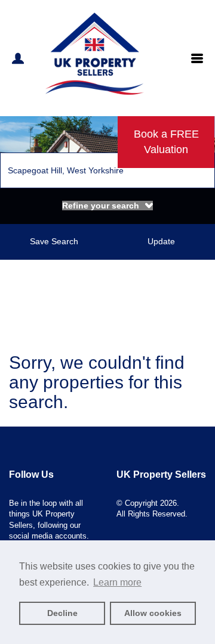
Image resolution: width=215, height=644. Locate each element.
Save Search (54, 241)
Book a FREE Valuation (166, 141)
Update (161, 241)
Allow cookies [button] (153, 613)
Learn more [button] (117, 582)
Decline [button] (62, 613)
